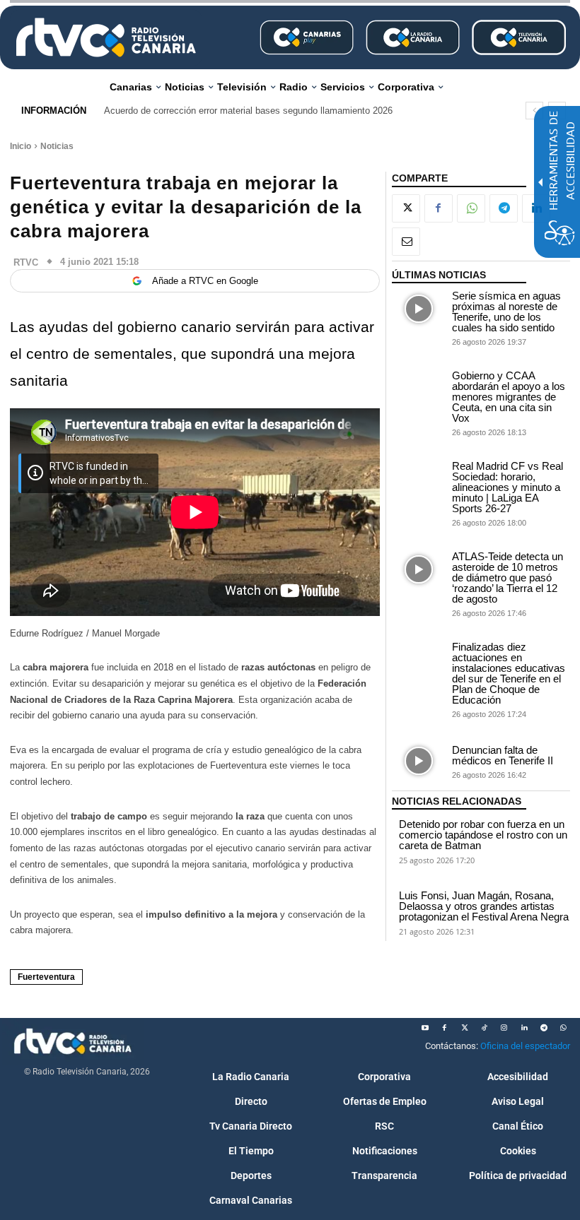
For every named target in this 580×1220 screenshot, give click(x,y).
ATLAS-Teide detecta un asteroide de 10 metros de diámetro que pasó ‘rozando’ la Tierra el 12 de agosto (507, 577)
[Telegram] (503, 208)
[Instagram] (504, 1027)
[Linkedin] (524, 1027)
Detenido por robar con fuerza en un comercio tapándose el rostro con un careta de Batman (483, 834)
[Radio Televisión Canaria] (106, 37)
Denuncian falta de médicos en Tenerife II (502, 755)
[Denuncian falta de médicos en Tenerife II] (419, 761)
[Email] (406, 241)
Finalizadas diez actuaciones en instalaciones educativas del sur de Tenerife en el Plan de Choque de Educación (508, 673)
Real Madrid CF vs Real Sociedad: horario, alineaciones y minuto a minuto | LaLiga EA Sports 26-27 (507, 487)
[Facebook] (438, 208)
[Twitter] (464, 1027)
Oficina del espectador (525, 1046)
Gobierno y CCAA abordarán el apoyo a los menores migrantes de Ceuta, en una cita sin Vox (508, 396)
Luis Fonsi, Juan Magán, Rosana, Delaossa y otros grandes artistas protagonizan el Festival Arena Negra (484, 906)
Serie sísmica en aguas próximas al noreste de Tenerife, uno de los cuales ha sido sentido (506, 311)
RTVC (25, 262)
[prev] (534, 110)
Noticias (57, 146)
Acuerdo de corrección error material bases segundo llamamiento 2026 (248, 110)
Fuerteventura (46, 977)
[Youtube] (425, 1027)
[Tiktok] (484, 1027)
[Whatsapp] (563, 1027)
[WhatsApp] (471, 208)
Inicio (20, 146)
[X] (406, 208)
